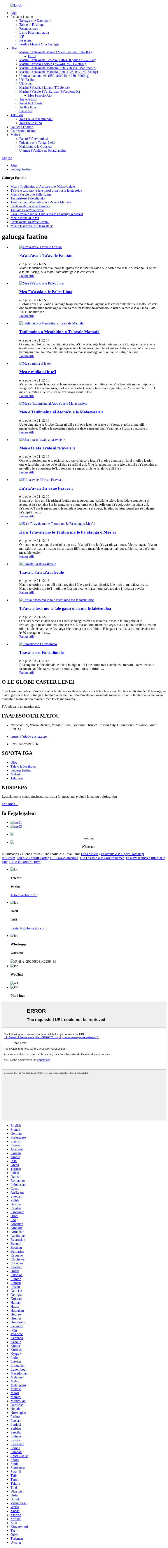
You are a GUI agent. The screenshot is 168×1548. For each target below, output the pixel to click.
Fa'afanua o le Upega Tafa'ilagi (122, 854)
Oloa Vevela (89, 854)
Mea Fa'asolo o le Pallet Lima (30, 194)
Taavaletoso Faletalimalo (27, 198)
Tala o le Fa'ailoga (31, 24)
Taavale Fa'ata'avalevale (27, 210)
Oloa (13, 48)
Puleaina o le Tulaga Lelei (37, 142)
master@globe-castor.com (28, 736)
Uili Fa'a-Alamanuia (64, 858)
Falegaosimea (28, 28)
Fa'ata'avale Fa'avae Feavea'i (30, 206)
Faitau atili (26, 276)
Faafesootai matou (23, 131)
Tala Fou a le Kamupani (35, 119)
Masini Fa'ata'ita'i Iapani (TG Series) (44, 87)
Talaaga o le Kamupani (35, 21)
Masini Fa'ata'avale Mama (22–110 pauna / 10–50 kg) (56, 52)
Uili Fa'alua (27, 79)
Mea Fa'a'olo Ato (40, 95)
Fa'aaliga (25, 40)
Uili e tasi (25, 83)
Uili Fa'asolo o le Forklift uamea (102, 858)
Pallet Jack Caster (31, 103)
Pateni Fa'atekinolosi (33, 138)
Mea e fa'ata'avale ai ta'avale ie (31, 226)
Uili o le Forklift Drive (24, 862)
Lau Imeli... (10, 804)
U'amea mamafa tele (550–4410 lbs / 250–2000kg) (54, 76)
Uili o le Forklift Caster (32, 858)
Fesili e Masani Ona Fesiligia (39, 44)
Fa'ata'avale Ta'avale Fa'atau (29, 222)
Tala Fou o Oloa (30, 123)
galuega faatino (21, 169)
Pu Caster (8, 858)
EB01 (32, 56)
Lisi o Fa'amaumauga (34, 32)
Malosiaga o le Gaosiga (35, 146)
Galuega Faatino (21, 127)
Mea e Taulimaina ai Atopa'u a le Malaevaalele (42, 186)
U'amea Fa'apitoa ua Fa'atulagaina (42, 150)
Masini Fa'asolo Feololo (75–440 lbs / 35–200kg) (53, 64)
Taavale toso (28, 99)
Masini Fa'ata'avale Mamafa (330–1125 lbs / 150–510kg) (58, 72)
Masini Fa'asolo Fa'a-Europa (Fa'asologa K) (49, 91)
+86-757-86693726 (23, 895)
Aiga (13, 13)
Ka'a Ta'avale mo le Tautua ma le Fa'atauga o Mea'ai (46, 214)
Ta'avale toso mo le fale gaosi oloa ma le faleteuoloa (46, 190)
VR (21, 36)
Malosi (15, 135)
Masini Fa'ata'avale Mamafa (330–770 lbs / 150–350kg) (57, 68)
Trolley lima (27, 107)
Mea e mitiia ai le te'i (24, 218)
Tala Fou (16, 115)
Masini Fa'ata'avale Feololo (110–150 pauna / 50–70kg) (57, 60)
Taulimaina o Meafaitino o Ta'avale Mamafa (40, 202)
